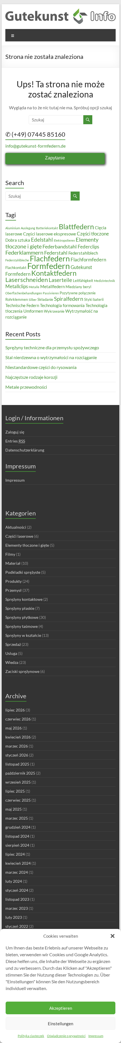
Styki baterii (94, 299)
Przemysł (13, 590)
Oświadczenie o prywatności (66, 1036)
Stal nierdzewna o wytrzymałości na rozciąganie (51, 357)
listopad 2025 (17, 764)
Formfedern (48, 266)
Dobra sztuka (17, 240)
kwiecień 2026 (18, 737)
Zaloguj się (14, 432)
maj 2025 (13, 809)
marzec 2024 (16, 872)
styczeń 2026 (16, 755)
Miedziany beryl (78, 286)
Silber (33, 299)
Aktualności (15, 527)
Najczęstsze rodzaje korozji (31, 377)
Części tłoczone (93, 234)
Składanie (45, 299)
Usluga (11, 653)
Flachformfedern (88, 260)
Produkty (13, 581)
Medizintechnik (104, 281)
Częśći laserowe (19, 536)
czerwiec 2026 (18, 719)
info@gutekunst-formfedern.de (35, 145)
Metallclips (16, 286)
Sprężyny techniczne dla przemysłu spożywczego (52, 347)
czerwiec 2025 (18, 800)
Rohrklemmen (16, 299)
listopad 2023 (17, 899)
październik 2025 (20, 773)
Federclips (88, 247)
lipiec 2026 (15, 710)
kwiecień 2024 (18, 863)
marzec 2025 (16, 818)
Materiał (13, 563)
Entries (15, 441)
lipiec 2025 (15, 791)
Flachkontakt (15, 267)
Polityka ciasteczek (31, 1036)
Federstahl (56, 253)
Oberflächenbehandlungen (23, 293)
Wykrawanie (54, 311)
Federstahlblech (83, 252)
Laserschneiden (26, 279)
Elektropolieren (64, 240)
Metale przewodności (26, 387)
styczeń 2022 (16, 926)
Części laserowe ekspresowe (49, 233)
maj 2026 (13, 728)
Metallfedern (52, 286)
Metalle (34, 287)
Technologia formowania (62, 305)
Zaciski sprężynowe (22, 671)
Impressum (95, 1036)
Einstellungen (60, 1023)
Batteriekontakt (47, 228)
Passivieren (51, 293)
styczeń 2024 (16, 890)
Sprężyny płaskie (19, 608)
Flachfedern (50, 258)
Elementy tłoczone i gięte (27, 545)
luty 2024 (13, 881)
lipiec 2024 (15, 854)
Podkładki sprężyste (22, 572)
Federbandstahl (59, 246)
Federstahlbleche (17, 260)
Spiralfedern (68, 298)
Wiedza (11, 662)
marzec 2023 (16, 908)
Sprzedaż (13, 644)
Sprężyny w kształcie (23, 635)
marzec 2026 (16, 746)
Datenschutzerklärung (24, 450)
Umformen (33, 310)
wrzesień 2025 (18, 782)
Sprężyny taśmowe (21, 626)
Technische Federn (22, 305)
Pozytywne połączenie (78, 293)
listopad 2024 (17, 836)
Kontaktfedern (54, 273)
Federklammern (24, 252)
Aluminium (12, 228)
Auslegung (28, 228)
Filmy (10, 554)
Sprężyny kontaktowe (23, 599)
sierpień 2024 (17, 845)
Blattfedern (76, 226)
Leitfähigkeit (83, 280)
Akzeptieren (60, 1008)
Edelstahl (42, 239)
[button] (112, 936)
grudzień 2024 (17, 827)
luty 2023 (13, 917)
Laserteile (60, 280)
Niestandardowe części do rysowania (41, 367)
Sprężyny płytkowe (21, 617)
